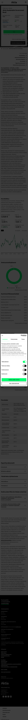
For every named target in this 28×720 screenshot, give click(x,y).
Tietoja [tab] (23, 339)
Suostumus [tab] (5, 339)
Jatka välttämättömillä (14, 383)
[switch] (25, 366)
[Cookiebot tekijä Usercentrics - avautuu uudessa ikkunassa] (21, 335)
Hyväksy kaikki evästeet (14, 379)
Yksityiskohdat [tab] (14, 339)
